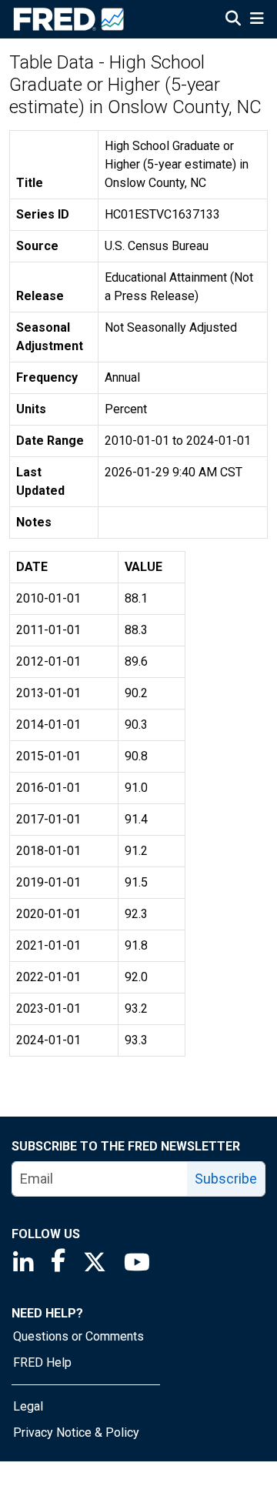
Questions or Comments (78, 1336)
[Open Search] (233, 20)
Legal (28, 1406)
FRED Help (42, 1362)
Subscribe (226, 1178)
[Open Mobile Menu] (256, 20)
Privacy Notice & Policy (76, 1432)
